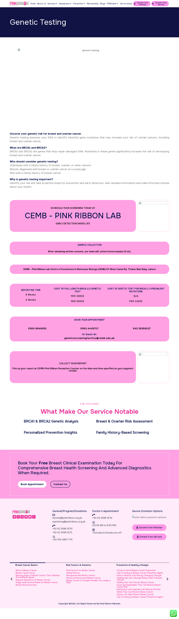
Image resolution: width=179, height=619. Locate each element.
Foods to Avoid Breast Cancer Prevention (136, 570)
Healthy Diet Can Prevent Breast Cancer (135, 582)
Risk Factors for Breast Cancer (80, 570)
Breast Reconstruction (26, 585)
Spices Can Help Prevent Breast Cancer (135, 594)
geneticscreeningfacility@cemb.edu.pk (89, 338)
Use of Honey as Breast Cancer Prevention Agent (140, 573)
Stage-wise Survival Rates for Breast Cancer (36, 582)
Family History (72, 573)
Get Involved (126, 3)
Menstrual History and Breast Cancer (83, 578)
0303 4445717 (89, 328)
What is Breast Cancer (26, 570)
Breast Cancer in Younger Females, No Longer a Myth (88, 581)
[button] (11, 579)
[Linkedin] (26, 517)
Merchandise (93, 3)
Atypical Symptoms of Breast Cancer (33, 580)
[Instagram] (18, 517)
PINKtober (111, 3)
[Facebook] (14, 517)
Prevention (78, 3)
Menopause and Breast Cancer (80, 575)
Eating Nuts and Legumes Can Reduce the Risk (138, 589)
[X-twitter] (34, 517)
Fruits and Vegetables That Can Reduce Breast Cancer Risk (139, 586)
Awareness (64, 3)
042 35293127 (142, 328)
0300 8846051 (37, 328)
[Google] (22, 517)
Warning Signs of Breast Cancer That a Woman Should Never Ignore (38, 576)
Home (33, 3)
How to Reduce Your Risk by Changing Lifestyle (139, 575)
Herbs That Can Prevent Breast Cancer (135, 592)
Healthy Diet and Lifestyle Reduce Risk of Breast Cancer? (139, 579)
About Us (41, 3)
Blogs (102, 3)
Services (52, 3)
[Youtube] (30, 517)
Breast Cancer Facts (25, 573)
